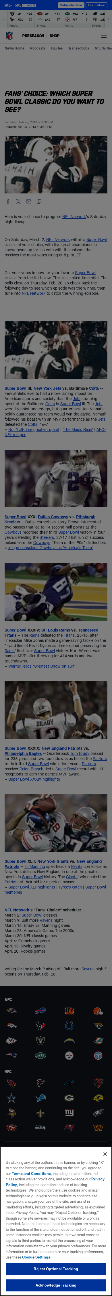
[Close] (105, 1154)
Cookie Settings (36, 1257)
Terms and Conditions (31, 1173)
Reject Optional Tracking (56, 1269)
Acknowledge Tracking (56, 1285)
